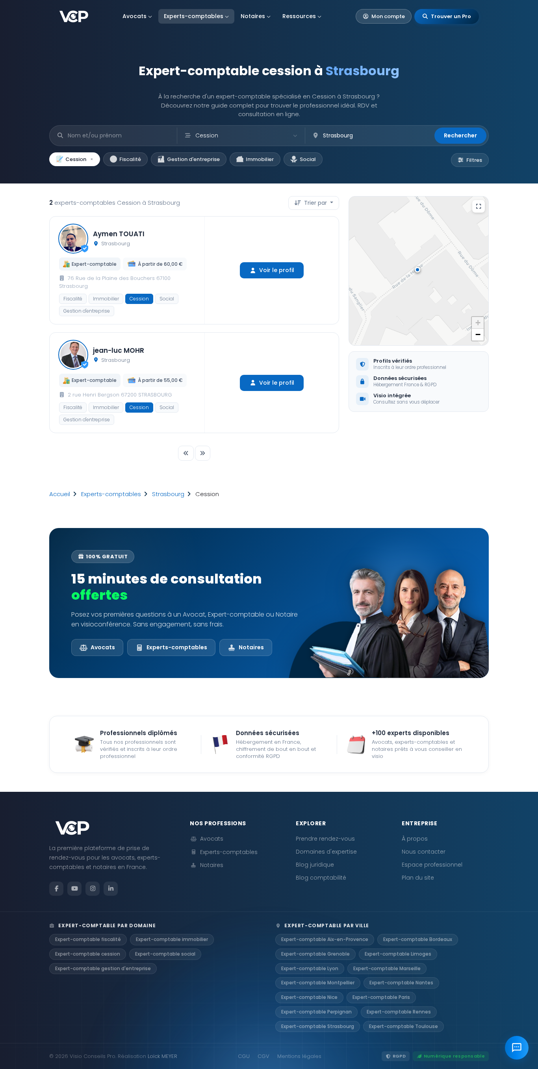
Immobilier (260, 159)
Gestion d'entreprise (193, 159)
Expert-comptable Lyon (309, 968)
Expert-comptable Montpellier (317, 982)
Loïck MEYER (162, 1056)
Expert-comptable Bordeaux (417, 939)
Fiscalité (130, 159)
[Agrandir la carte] (478, 206)
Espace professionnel (432, 865)
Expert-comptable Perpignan (316, 1011)
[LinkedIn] (111, 889)
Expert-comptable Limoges (398, 953)
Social (308, 159)
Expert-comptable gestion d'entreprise (103, 968)
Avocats (134, 16)
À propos (415, 839)
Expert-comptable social (165, 953)
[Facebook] (56, 889)
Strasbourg (168, 494)
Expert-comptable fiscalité (88, 939)
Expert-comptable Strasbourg (317, 1026)
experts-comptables (111, 494)
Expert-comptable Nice (309, 997)
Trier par (315, 203)
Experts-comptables (193, 16)
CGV (263, 1056)
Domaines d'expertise (326, 852)
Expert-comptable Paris (381, 997)
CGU (244, 1056)
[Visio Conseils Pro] (74, 16)
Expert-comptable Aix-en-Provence (324, 939)
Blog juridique (315, 865)
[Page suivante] (203, 453)
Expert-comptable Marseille (387, 968)
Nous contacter (423, 852)
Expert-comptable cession (87, 953)
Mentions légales (299, 1056)
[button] (419, 271)
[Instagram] (92, 889)
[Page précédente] (186, 453)
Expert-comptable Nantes (401, 982)
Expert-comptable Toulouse (403, 1026)
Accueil (59, 494)
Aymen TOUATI (119, 234)
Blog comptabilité (321, 878)
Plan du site (418, 878)
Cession (79, 159)
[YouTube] (74, 889)
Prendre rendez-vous (325, 839)
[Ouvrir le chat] (517, 1048)
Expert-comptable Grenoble (315, 953)
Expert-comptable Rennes (399, 1011)
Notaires (253, 16)
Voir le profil (276, 270)
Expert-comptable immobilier (172, 939)
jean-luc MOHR (118, 350)
